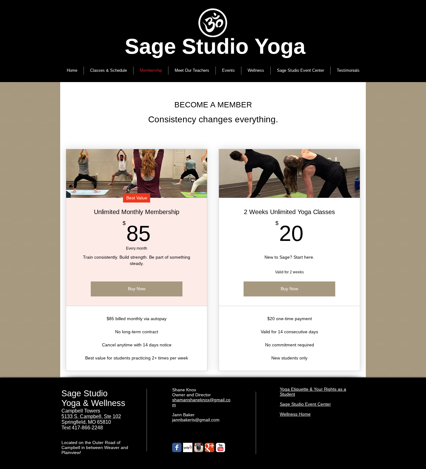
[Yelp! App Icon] (187, 447)
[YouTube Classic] (220, 447)
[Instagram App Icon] (198, 447)
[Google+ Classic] (209, 447)
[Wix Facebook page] (177, 447)
